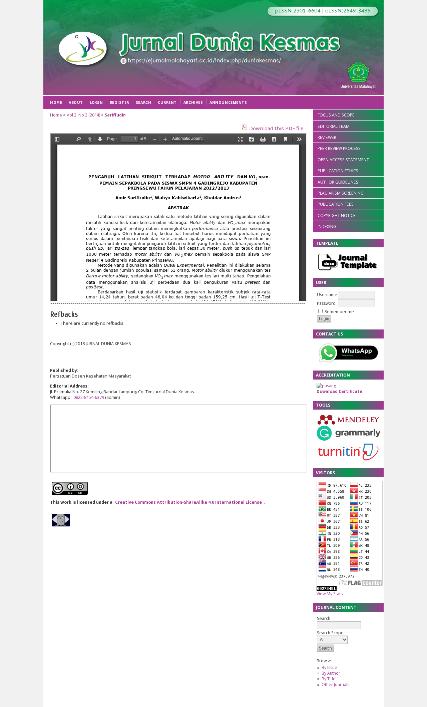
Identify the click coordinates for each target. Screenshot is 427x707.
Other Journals (335, 684)
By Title (329, 679)
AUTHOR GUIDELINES (338, 182)
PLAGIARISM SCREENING (341, 193)
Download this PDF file (276, 128)
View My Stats (330, 594)
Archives (193, 102)
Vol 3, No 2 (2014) (83, 115)
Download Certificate (339, 391)
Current (167, 102)
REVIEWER (327, 137)
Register (119, 102)
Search (143, 102)
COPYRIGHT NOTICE (337, 215)
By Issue (329, 667)
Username (327, 294)
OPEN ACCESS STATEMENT (343, 160)
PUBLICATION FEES (336, 204)
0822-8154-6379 (88, 397)
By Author (331, 673)
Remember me (339, 311)
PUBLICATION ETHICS (338, 171)
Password (326, 303)
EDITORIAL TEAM (334, 126)
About (76, 102)
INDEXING (327, 226)
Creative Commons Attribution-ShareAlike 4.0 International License (188, 502)
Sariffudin (115, 115)
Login (96, 102)
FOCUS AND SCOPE (336, 115)
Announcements (228, 102)
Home (56, 102)
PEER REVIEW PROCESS (339, 148)
